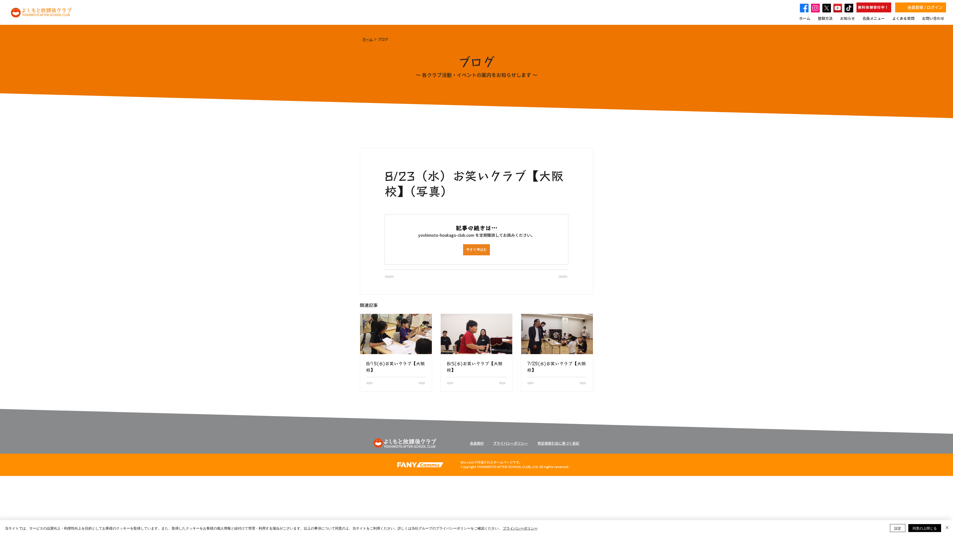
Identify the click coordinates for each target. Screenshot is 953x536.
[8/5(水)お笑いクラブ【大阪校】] (476, 334)
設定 (897, 528)
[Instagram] (815, 8)
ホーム (367, 39)
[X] (826, 8)
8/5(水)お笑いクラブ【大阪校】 (475, 366)
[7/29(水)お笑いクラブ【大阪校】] (557, 334)
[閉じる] (947, 528)
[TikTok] (849, 8)
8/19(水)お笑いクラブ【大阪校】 (395, 366)
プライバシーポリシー (520, 528)
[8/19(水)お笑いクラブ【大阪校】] (396, 334)
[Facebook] (804, 8)
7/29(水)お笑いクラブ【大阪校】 (556, 366)
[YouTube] (837, 8)
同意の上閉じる (925, 528)
